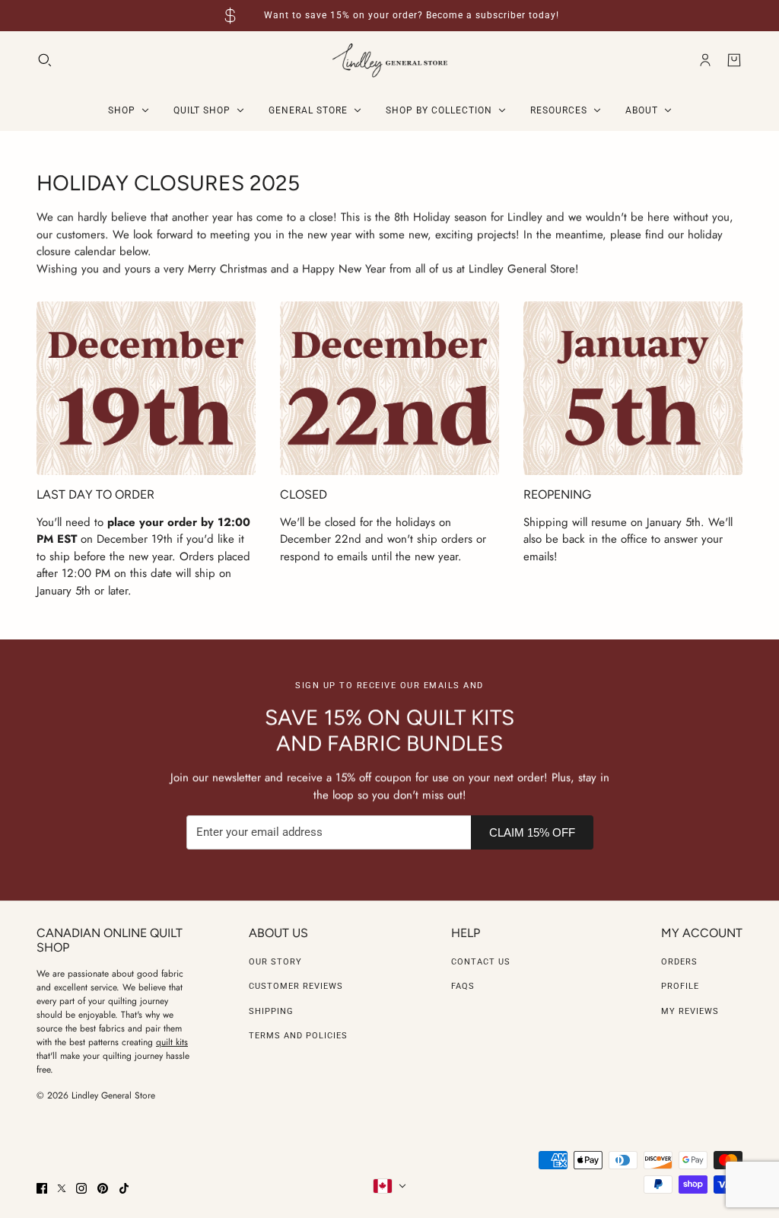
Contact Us (480, 962)
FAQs (463, 986)
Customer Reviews (296, 986)
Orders (679, 962)
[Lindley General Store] (389, 60)
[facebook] (41, 1188)
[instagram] (81, 1188)
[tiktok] (124, 1188)
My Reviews (690, 1011)
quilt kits (172, 1042)
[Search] (45, 60)
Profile (680, 986)
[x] (61, 1188)
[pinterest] (102, 1188)
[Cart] (734, 60)
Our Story (275, 962)
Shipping (271, 1011)
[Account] (705, 60)
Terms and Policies (298, 1036)
